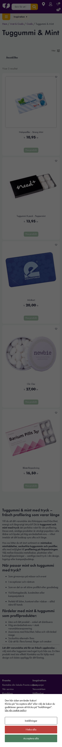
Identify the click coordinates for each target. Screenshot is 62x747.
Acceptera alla (31, 738)
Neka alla (31, 729)
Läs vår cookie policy (15, 710)
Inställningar (31, 720)
